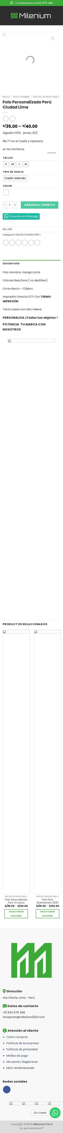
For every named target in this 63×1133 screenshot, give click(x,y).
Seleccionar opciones (16, 913)
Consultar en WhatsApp (23, 216)
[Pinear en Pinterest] (31, 242)
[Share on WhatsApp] (6, 242)
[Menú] (5, 15)
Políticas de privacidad (21, 1049)
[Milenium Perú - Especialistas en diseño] (30, 16)
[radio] (6, 164)
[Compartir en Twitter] (18, 242)
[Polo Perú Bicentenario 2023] (47, 761)
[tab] (31, 263)
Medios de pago (17, 1056)
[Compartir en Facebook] (12, 242)
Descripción (11, 263)
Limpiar (51, 152)
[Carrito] (57, 16)
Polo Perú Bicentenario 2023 (47, 901)
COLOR (7, 186)
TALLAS (8, 158)
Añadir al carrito (39, 205)
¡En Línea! (40, 1113)
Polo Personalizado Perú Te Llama (16, 901)
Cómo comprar (17, 1037)
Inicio (6, 97)
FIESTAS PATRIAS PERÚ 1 (46, 97)
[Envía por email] (25, 242)
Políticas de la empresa (22, 1043)
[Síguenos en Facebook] (6, 1089)
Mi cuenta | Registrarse (22, 1062)
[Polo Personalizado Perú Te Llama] (16, 761)
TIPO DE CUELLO (13, 172)
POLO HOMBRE (21, 97)
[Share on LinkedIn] (37, 242)
